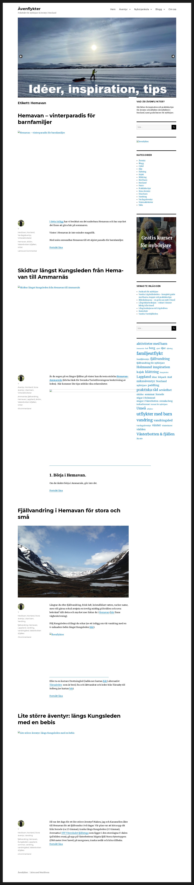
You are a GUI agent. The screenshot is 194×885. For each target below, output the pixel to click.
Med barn (22, 232)
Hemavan (22, 242)
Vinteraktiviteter (25, 238)
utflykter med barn (154, 414)
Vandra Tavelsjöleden (148, 314)
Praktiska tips (145, 188)
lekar (154, 377)
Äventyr (123, 9)
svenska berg (166, 401)
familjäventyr (143, 359)
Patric (141, 185)
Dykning (142, 172)
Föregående (21, 57)
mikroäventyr (146, 381)
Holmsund (144, 367)
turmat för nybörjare (159, 404)
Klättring (143, 177)
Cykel (141, 166)
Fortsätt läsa (56, 247)
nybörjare (142, 385)
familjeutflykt (150, 353)
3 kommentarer (24, 637)
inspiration (161, 367)
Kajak (141, 174)
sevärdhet (165, 390)
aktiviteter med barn (152, 344)
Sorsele (160, 394)
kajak (140, 372)
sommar (21, 845)
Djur (140, 169)
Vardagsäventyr (24, 235)
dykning (170, 348)
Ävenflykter (29, 8)
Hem (112, 9)
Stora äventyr (144, 191)
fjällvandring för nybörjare (151, 363)
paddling (153, 385)
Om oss (172, 9)
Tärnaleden (55, 684)
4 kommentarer (24, 854)
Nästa (173, 57)
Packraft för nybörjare (148, 292)
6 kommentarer (24, 408)
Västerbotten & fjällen (27, 244)
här (112, 612)
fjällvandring (33, 396)
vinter (20, 247)
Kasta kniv (143, 311)
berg (152, 348)
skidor (29, 242)
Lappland (31, 399)
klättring (152, 372)
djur (163, 348)
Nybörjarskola (141, 9)
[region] (97, 57)
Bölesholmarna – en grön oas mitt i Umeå (157, 300)
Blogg (158, 9)
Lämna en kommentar (27, 251)
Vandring (21, 621)
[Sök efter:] (154, 127)
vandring (30, 628)
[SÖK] (174, 127)
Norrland (30, 232)
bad (146, 348)
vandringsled (23, 630)
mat (169, 376)
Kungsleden (23, 842)
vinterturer (167, 425)
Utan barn (29, 390)
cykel (158, 348)
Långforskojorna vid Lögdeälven (153, 308)
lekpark (162, 377)
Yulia (141, 205)
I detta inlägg (56, 221)
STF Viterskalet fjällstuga (75, 833)
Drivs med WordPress (39, 872)
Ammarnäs (22, 396)
